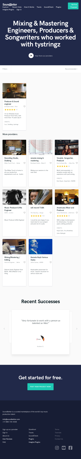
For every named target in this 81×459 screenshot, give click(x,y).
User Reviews (7, 439)
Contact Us (59, 439)
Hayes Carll (60, 231)
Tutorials (58, 433)
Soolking (10, 124)
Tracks (39, 7)
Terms (57, 430)
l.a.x (5, 124)
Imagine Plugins (8, 10)
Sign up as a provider (10, 430)
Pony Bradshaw (68, 231)
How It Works (29, 7)
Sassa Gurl (67, 181)
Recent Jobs (17, 7)
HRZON (73, 181)
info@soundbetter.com (11, 419)
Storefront (32, 430)
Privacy (57, 436)
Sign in (19, 10)
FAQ (4, 442)
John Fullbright (61, 233)
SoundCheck (48, 7)
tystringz (16, 124)
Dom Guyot (60, 181)
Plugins (58, 7)
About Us (6, 436)
